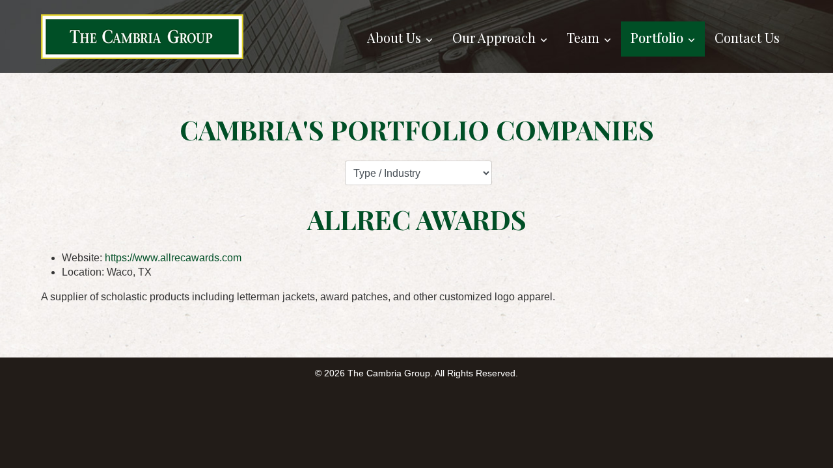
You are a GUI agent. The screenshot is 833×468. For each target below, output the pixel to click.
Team (583, 37)
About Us (394, 37)
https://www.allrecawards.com (173, 257)
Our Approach (494, 37)
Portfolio (657, 37)
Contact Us (747, 37)
